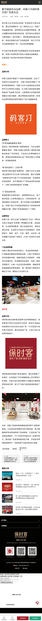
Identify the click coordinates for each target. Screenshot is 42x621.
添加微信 (35, 618)
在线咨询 (22, 618)
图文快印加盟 (23, 448)
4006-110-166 (21, 540)
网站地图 (25, 568)
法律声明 (17, 568)
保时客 (15, 449)
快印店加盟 (5, 449)
